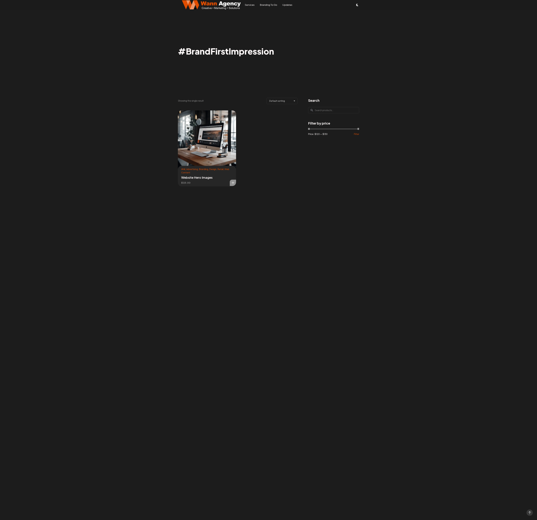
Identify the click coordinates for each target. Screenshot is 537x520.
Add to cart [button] (233, 183)
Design (212, 169)
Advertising (192, 169)
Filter (356, 134)
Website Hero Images (197, 177)
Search (313, 100)
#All (183, 169)
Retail (220, 169)
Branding (203, 169)
